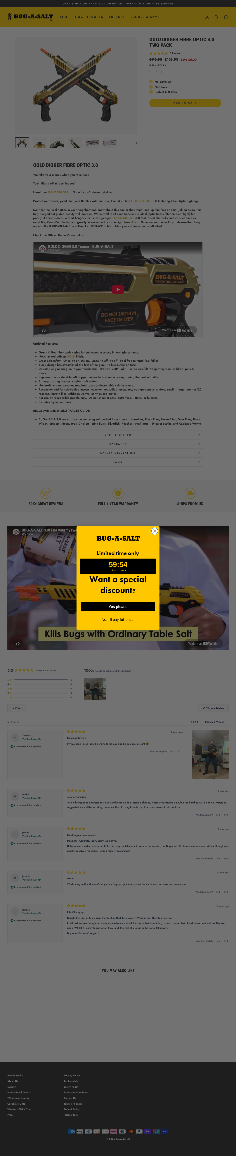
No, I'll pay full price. (118, 620)
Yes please (118, 607)
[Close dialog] (155, 531)
